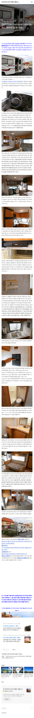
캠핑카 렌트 (21, 539)
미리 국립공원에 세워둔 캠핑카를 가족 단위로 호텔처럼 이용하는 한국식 (16, 548)
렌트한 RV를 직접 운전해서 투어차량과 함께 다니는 (14, 554)
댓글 (2, 682)
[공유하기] (6, 650)
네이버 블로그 (4, 712)
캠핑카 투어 (4, 545)
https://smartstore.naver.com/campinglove (15, 635)
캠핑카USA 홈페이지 (23, 558)
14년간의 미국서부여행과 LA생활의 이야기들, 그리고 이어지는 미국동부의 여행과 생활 (13, 695)
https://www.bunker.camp (10, 623)
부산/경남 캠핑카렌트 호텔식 (12, 637)
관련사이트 (4, 708)
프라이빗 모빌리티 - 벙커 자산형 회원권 (11, 626)
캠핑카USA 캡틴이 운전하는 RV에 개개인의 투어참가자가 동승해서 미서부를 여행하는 (17, 542)
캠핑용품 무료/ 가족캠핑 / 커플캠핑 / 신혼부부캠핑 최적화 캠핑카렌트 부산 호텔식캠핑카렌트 (12, 640)
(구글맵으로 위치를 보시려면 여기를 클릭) (12, 81)
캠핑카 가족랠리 (6, 556)
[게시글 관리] (8, 650)
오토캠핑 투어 (5, 552)
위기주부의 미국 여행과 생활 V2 (10, 2)
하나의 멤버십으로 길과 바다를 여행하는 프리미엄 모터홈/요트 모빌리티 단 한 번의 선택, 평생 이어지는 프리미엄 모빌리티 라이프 (12, 629)
